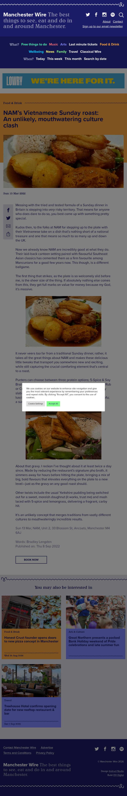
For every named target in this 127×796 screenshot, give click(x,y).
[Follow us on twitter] (88, 15)
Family (61, 52)
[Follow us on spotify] (113, 15)
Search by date (95, 59)
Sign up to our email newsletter (103, 26)
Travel (73, 52)
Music (53, 44)
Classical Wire (90, 52)
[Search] (121, 16)
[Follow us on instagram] (104, 15)
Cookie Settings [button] (35, 403)
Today (40, 59)
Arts (63, 44)
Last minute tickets (83, 44)
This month (73, 59)
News (50, 52)
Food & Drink (109, 44)
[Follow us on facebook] (96, 15)
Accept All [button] (53, 403)
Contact (118, 21)
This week (54, 59)
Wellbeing (36, 52)
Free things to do (34, 44)
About (106, 21)
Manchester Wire (24, 14)
